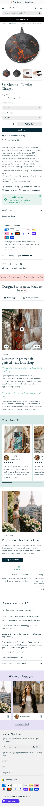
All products (13, 24)
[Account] (36, 7)
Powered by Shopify (23, 796)
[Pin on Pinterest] (21, 264)
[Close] (40, 196)
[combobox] (22, 13)
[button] (3, 19)
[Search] (39, 13)
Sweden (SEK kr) (11, 780)
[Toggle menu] (3, 7)
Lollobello (11, 796)
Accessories (27, 256)
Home (4, 24)
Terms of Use (30, 753)
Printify (11, 256)
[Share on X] (16, 264)
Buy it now (22, 130)
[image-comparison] (22, 329)
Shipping (14, 98)
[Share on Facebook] (10, 264)
